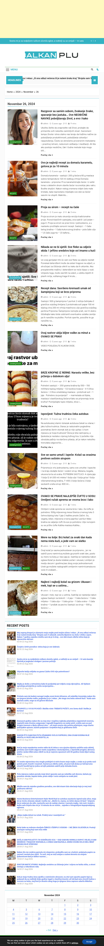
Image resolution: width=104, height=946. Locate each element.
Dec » (55, 930)
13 (39, 914)
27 (39, 923)
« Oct (48, 930)
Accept (89, 941)
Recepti (13, 193)
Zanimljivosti (15, 142)
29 (65, 923)
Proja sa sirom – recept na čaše (60, 207)
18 (13, 918)
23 (78, 918)
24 (90, 918)
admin (45, 123)
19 (26, 918)
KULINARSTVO (15, 278)
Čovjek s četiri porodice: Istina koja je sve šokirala (38, 647)
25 (13, 923)
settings (75, 943)
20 (39, 918)
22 (65, 918)
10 (90, 909)
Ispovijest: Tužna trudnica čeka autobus (64, 413)
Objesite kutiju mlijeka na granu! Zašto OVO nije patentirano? (56, 41)
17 (90, 914)
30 (78, 923)
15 (65, 914)
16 (78, 914)
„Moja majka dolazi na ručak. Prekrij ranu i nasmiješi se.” (41, 815)
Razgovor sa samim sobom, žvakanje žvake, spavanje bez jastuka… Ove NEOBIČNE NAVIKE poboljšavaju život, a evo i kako (67, 114)
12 (26, 914)
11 (13, 914)
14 (52, 914)
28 (52, 923)
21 (52, 918)
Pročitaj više (46, 155)
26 (26, 923)
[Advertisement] (52, 19)
